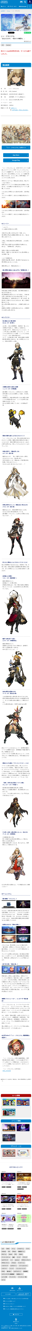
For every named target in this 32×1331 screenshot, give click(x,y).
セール (3, 1279)
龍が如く (9, 1271)
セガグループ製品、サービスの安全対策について (15, 1306)
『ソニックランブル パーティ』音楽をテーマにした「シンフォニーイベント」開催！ (23, 1205)
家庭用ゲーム (21, 1251)
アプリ (27, 1248)
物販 (14, 1257)
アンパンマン (12, 1277)
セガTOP (3, 10)
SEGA (7, 1248)
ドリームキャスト (23, 1265)
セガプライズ (5, 1260)
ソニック (11, 1268)
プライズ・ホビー (13, 6)
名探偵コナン (20, 1274)
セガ (3, 1248)
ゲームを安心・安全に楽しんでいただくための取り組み (16, 1298)
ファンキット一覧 (22, 1277)
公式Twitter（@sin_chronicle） (20, 110)
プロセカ (14, 1262)
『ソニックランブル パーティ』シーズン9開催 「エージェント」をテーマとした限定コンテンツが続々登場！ (8, 1183)
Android (8, 45)
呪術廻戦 (25, 1271)
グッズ (18, 1257)
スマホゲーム (4, 1228)
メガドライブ (5, 1265)
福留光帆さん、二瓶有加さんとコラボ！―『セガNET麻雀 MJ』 (8, 1225)
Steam (10, 1254)
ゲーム (4, 6)
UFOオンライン (5, 1262)
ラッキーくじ (21, 1262)
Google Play (16, 160)
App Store (16, 155)
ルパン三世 (4, 1277)
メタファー (4, 1268)
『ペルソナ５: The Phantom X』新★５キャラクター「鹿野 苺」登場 (8, 1205)
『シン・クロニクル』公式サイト (16, 147)
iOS (3, 45)
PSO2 (3, 1271)
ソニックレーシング (20, 1268)
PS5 (16, 1254)
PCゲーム (4, 1254)
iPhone (14, 1251)
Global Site (17, 1314)
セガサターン (13, 1265)
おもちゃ (17, 1260)
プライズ (25, 1257)
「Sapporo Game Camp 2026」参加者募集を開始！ (23, 1225)
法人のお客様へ (8, 1294)
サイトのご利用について (10, 1301)
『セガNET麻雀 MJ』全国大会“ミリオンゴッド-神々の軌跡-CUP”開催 (23, 1183)
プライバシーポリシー (9, 1303)
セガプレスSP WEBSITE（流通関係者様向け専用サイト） (23, 1294)
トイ (11, 1260)
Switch (20, 1254)
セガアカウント (17, 1271)
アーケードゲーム (20, 1189)
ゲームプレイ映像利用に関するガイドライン (14, 1309)
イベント (19, 1228)
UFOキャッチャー (26, 1260)
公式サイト (14, 108)
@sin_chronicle (7, 1070)
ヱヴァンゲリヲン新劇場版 (8, 1274)
